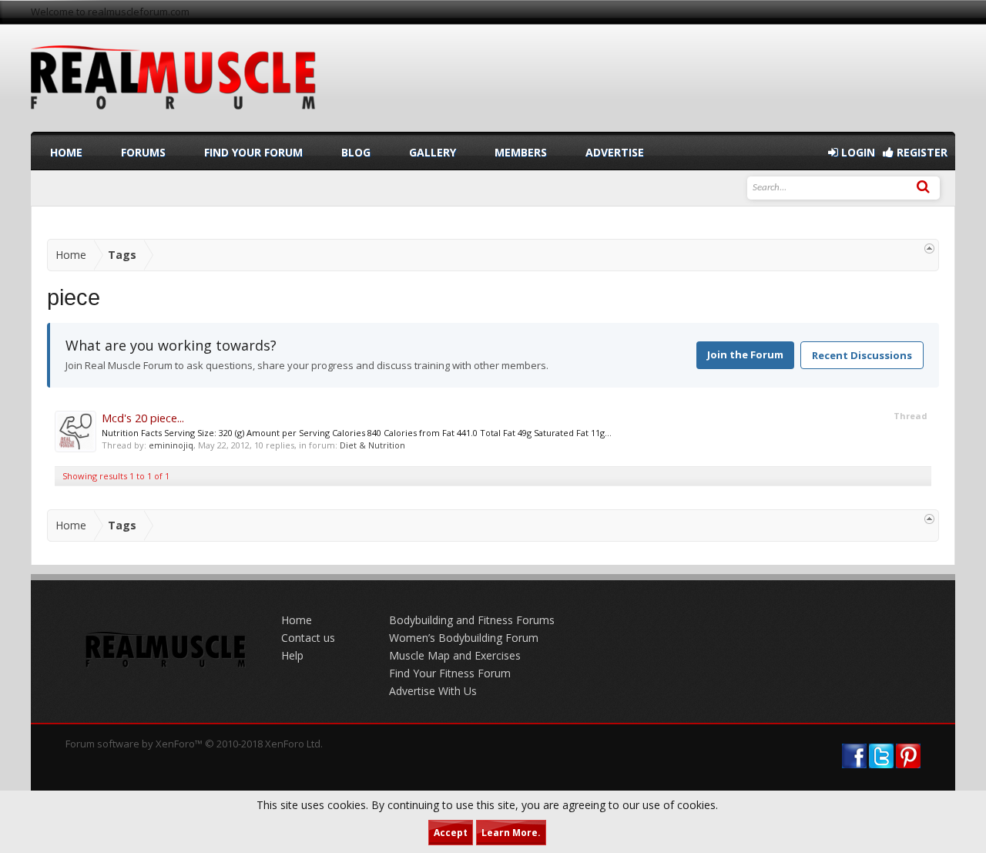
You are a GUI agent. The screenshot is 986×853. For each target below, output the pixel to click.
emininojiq (171, 445)
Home (66, 152)
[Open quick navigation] (929, 248)
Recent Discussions (862, 355)
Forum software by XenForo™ (194, 744)
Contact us (308, 637)
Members (521, 152)
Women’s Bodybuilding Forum (463, 637)
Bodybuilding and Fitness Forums (472, 620)
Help (292, 655)
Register (920, 152)
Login (856, 152)
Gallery (432, 152)
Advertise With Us (433, 690)
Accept (451, 832)
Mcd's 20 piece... (143, 417)
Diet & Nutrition (372, 445)
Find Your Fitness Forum (450, 673)
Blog (356, 152)
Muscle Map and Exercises (455, 655)
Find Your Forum (253, 152)
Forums (143, 152)
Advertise (614, 152)
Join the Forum (745, 354)
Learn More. (511, 832)
